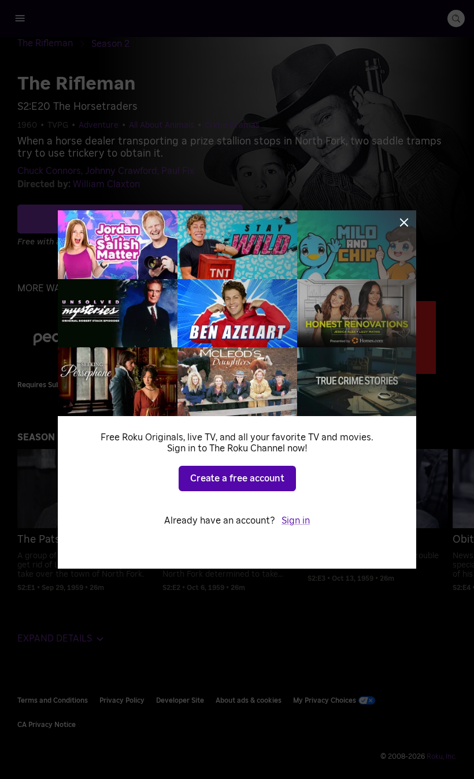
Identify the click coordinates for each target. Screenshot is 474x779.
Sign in (296, 520)
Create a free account (237, 478)
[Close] (404, 222)
